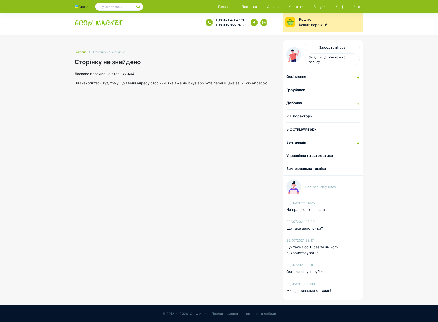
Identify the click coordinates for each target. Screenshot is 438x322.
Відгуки (319, 7)
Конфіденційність (349, 7)
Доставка (249, 7)
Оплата (273, 7)
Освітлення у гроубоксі (306, 271)
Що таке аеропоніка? (304, 228)
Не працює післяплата (305, 209)
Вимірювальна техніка (306, 168)
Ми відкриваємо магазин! (308, 290)
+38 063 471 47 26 (230, 20)
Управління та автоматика (309, 155)
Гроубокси (295, 90)
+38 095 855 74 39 (230, 25)
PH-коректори (299, 116)
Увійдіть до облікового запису (327, 59)
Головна (224, 7)
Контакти (296, 7)
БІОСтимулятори (301, 129)
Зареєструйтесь (332, 47)
